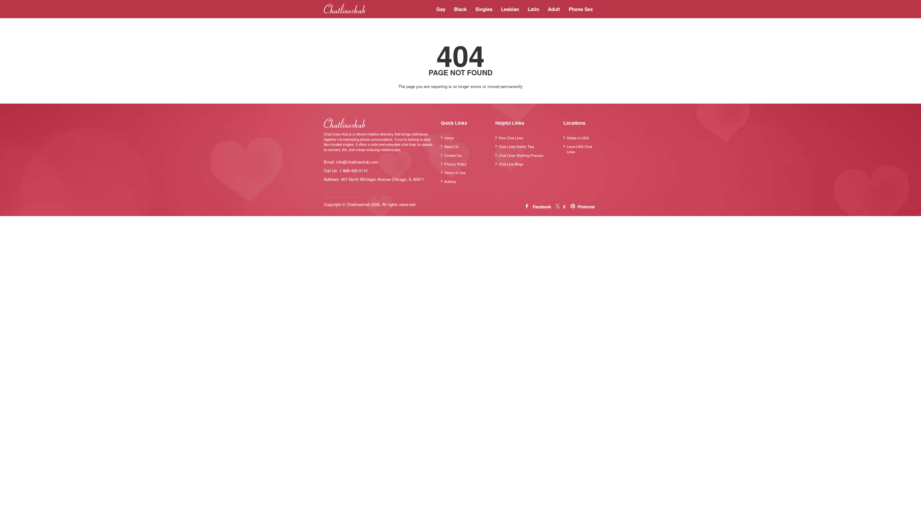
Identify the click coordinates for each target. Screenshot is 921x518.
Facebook (542, 207)
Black (460, 9)
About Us (451, 146)
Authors (450, 181)
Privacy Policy (455, 163)
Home (449, 137)
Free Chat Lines (511, 137)
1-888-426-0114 (353, 170)
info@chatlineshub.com (357, 162)
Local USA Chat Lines (579, 149)
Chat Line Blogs (511, 163)
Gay (440, 9)
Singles (483, 9)
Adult (554, 9)
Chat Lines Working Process (521, 155)
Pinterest (586, 207)
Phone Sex (581, 9)
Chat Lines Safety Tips (516, 146)
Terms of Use (455, 172)
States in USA (578, 137)
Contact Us (453, 155)
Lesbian (510, 9)
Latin (533, 9)
